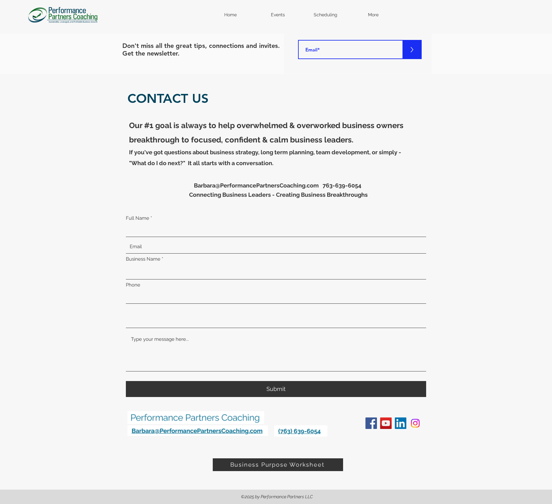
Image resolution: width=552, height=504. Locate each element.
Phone (133, 285)
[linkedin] (400, 423)
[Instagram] (415, 423)
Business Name (143, 259)
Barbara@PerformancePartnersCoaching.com (256, 185)
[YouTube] (386, 423)
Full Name (137, 218)
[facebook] (371, 423)
